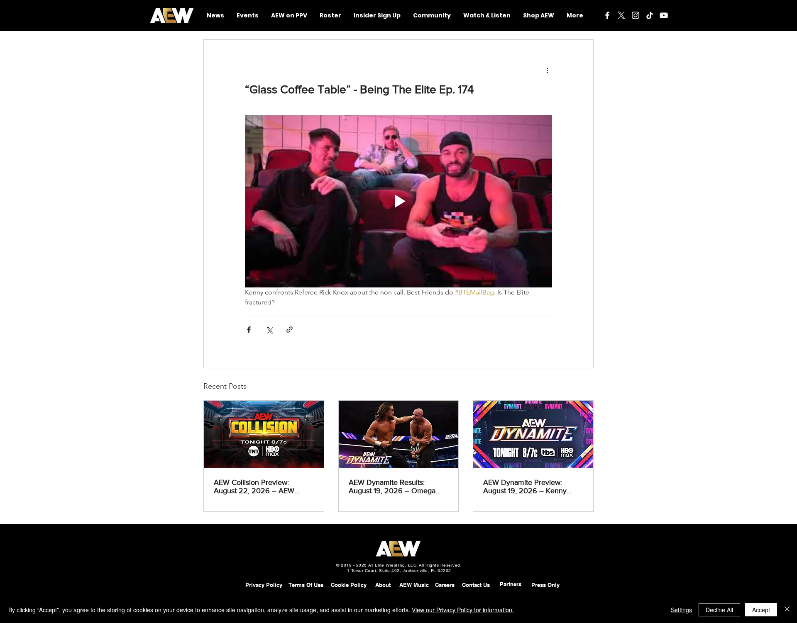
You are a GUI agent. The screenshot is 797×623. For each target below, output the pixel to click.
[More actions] (547, 70)
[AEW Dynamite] (533, 434)
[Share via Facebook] (249, 329)
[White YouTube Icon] (664, 15)
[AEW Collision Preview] (264, 434)
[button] (432, 16)
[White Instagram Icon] (636, 15)
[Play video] (398, 201)
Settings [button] (681, 610)
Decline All (719, 610)
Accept (761, 610)
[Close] (787, 609)
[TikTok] (650, 15)
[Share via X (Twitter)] (269, 329)
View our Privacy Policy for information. (463, 610)
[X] (621, 15)
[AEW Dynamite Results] (399, 434)
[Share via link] (289, 329)
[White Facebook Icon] (607, 15)
